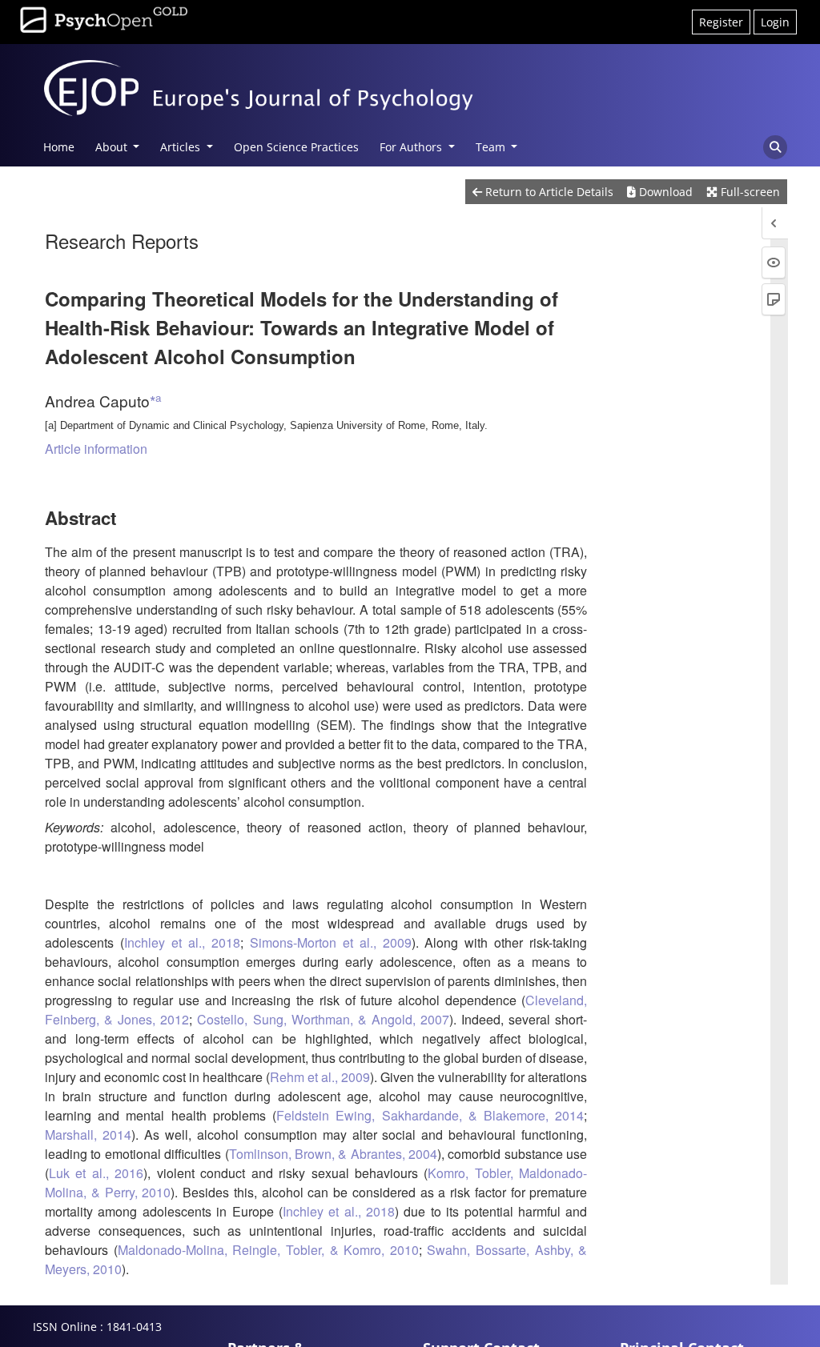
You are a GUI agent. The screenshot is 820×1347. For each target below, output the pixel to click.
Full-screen (749, 191)
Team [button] (492, 146)
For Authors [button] (412, 146)
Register (721, 22)
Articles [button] (181, 146)
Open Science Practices (296, 146)
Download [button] (664, 191)
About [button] (113, 146)
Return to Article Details (547, 191)
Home (58, 146)
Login (775, 22)
